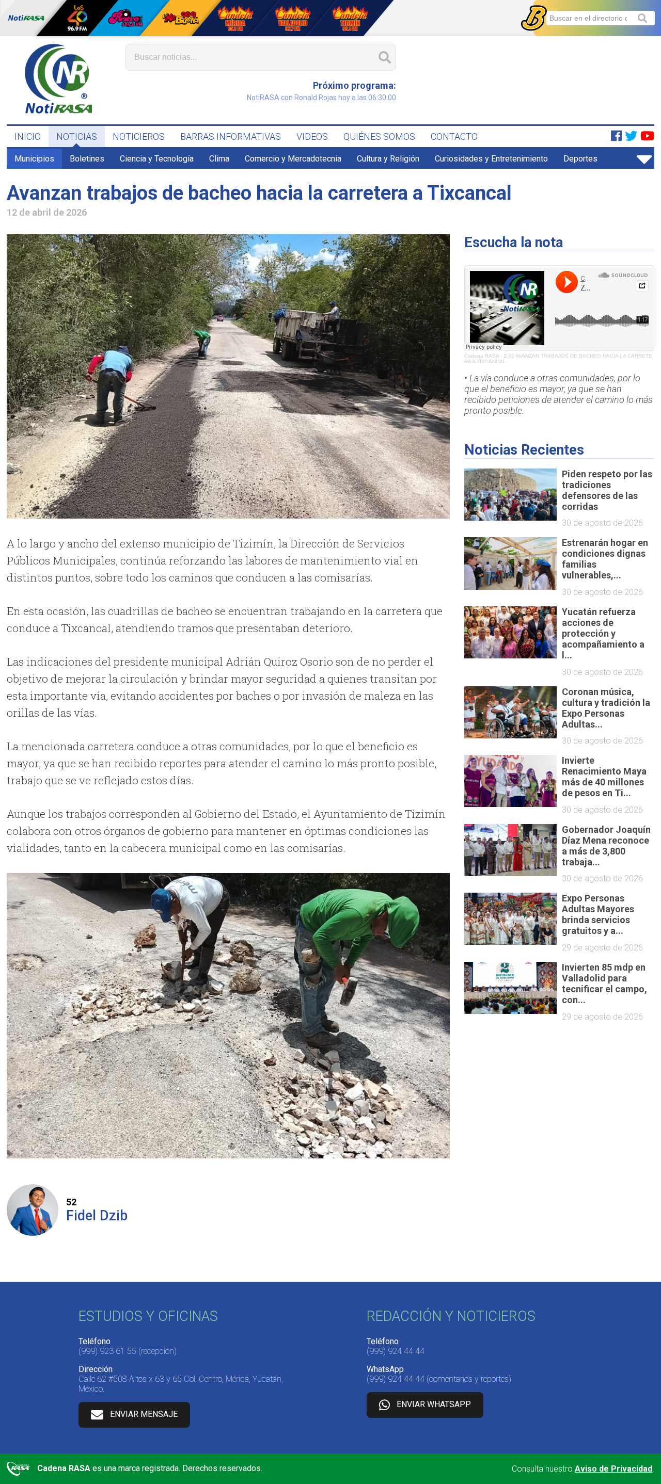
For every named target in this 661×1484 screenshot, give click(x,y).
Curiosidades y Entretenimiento (491, 159)
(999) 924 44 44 (395, 1351)
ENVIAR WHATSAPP (434, 1404)
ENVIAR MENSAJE (144, 1414)
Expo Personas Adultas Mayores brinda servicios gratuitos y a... (598, 914)
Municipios (34, 159)
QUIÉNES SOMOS (379, 136)
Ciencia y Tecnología (157, 159)
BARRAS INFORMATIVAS (230, 136)
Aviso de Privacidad (613, 1469)
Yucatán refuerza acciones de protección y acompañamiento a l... (603, 633)
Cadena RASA (481, 356)
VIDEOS (312, 136)
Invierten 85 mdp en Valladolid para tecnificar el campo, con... (604, 983)
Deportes (580, 159)
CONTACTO (454, 136)
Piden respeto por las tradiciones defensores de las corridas (607, 490)
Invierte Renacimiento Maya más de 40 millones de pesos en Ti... (604, 776)
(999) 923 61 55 (107, 1351)
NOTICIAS (76, 136)
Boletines (87, 159)
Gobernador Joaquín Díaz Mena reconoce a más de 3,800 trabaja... (606, 845)
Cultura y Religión (388, 159)
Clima (219, 159)
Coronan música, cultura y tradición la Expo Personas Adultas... (606, 708)
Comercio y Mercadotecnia (293, 159)
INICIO (27, 136)
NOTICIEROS (139, 136)
